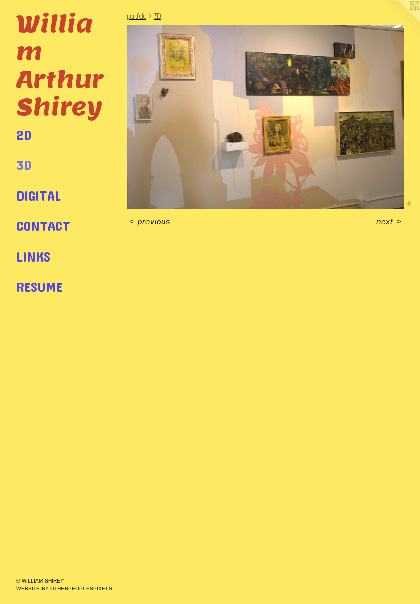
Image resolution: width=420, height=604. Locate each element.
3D (23, 164)
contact (43, 225)
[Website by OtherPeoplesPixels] (399, 20)
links (33, 256)
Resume (39, 286)
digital (38, 195)
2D (23, 134)
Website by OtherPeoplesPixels (64, 588)
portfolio (136, 16)
